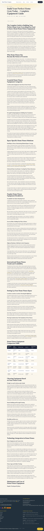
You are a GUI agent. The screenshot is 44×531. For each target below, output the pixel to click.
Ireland (1, 515)
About (24, 2)
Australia (1, 512)
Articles (27, 2)
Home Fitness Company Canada (21, 278)
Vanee (17, 16)
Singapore (1, 518)
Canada (1, 514)
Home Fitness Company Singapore (26, 284)
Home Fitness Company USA (18, 72)
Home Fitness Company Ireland (30, 335)
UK (0, 519)
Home (7, 6)
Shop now (40, 2)
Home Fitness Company (6, 2)
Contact (31, 2)
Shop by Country (18, 2)
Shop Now (40, 528)
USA (0, 521)
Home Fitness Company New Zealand (18, 165)
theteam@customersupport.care (30, 500)
